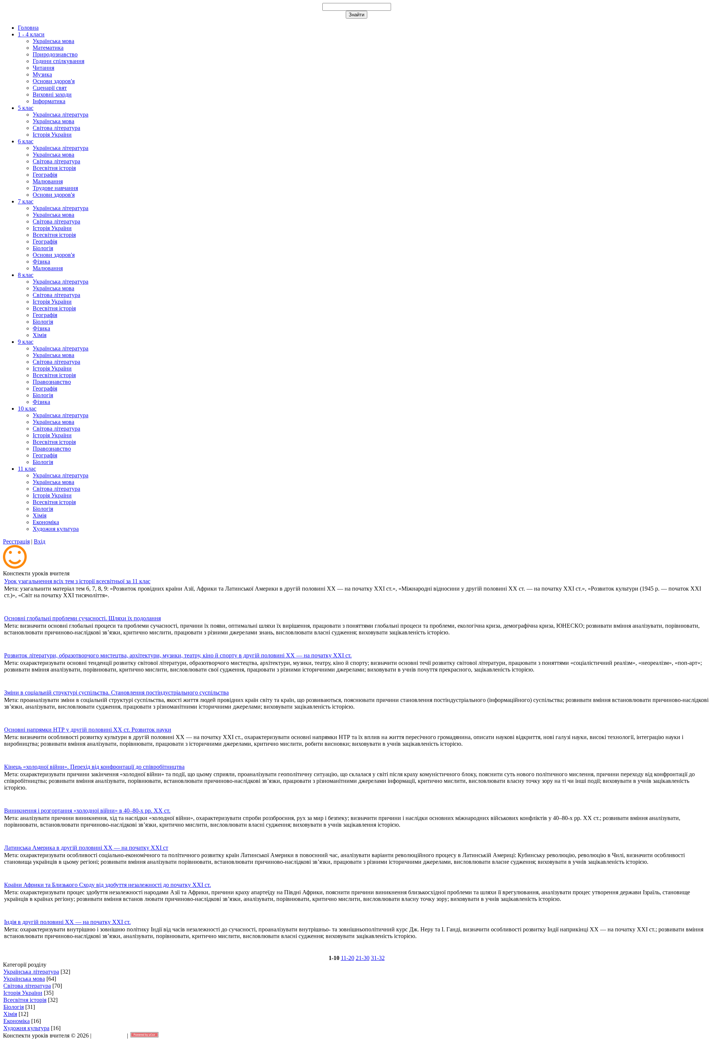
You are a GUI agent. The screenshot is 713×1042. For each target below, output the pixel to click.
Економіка (16, 1021)
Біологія (13, 1007)
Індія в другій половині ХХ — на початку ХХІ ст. (67, 922)
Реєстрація (16, 541)
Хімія (10, 1014)
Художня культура (26, 1028)
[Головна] (15, 567)
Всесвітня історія (24, 1000)
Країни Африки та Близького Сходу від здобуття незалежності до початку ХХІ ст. (107, 885)
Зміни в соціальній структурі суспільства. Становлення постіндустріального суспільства (116, 692)
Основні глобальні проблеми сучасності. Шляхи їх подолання (82, 618)
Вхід (39, 541)
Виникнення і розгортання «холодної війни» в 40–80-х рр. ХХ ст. (87, 810)
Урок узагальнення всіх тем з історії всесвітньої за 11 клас (77, 581)
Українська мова (24, 979)
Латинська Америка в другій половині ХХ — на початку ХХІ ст (86, 848)
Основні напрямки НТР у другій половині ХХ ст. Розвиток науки (87, 729)
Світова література (27, 986)
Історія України (22, 993)
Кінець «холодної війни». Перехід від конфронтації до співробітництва (94, 767)
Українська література (31, 971)
